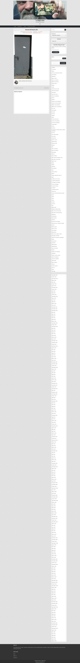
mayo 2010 (53, 473)
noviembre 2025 (54, 275)
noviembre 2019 (54, 342)
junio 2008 (54, 505)
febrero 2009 (54, 491)
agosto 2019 (54, 347)
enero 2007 (54, 536)
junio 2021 (53, 314)
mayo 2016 (53, 397)
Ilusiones (53, 166)
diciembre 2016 (54, 392)
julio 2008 (53, 504)
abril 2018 (53, 376)
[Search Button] (40, 24)
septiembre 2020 (55, 326)
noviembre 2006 (54, 539)
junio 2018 (53, 372)
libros (53, 196)
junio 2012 (53, 443)
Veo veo (53, 267)
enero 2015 (54, 413)
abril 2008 (53, 509)
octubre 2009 (54, 486)
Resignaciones (54, 246)
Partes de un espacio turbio (57, 233)
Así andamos (54, 74)
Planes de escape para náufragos (58, 237)
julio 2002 (53, 631)
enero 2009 (54, 493)
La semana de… (19, 26)
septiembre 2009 (55, 488)
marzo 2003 (54, 617)
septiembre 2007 (55, 521)
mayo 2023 (53, 292)
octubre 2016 (54, 395)
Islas (53, 170)
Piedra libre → (47, 88)
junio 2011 (53, 454)
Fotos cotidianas (55, 148)
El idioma (53, 128)
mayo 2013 (53, 429)
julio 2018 (53, 371)
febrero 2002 (54, 640)
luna (52, 205)
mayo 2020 (53, 331)
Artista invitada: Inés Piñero (57, 72)
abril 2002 (53, 637)
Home (15, 26)
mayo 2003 (54, 614)
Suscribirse (55, 52)
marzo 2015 (54, 410)
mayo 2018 (53, 374)
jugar (53, 177)
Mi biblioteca (54, 216)
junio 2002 (53, 633)
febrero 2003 (54, 619)
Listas (53, 200)
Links (53, 198)
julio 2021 (53, 312)
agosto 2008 (54, 502)
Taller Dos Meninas (55, 257)
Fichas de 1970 (54, 143)
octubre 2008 (54, 498)
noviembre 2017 (54, 385)
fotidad (53, 145)
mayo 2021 (53, 315)
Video (53, 269)
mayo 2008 (54, 507)
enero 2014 (54, 422)
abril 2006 (53, 552)
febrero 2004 (54, 598)
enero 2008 (54, 514)
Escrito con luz (54, 139)
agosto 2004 (54, 587)
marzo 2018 (54, 378)
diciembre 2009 (54, 482)
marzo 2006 (54, 553)
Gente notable (54, 155)
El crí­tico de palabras (56, 120)
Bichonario (54, 76)
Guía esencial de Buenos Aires (57, 157)
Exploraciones (54, 141)
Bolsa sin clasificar (55, 80)
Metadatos (54, 214)
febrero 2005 (54, 576)
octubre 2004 (54, 584)
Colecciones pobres (55, 90)
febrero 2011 (54, 459)
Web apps (53, 271)
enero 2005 (54, 578)
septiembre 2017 (55, 388)
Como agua (54, 92)
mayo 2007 (54, 529)
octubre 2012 (54, 438)
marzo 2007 (54, 532)
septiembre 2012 (55, 440)
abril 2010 (53, 475)
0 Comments (40, 31)
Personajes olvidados (55, 235)
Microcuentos (54, 217)
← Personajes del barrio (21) (18, 88)
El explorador (54, 124)
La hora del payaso (55, 184)
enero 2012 (54, 449)
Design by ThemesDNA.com (40, 662)
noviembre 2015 (54, 401)
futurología (54, 152)
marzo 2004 (54, 596)
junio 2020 (53, 330)
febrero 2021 (54, 321)
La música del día (55, 186)
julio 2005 (53, 568)
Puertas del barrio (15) (31, 29)
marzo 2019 (54, 356)
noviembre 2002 (54, 624)
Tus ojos (53, 264)
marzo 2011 (54, 457)
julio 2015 (53, 402)
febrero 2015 (54, 411)
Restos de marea (55, 248)
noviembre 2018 (54, 363)
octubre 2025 (54, 276)
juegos (53, 173)
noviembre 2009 (54, 484)
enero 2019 (54, 360)
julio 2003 (53, 610)
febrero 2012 (54, 447)
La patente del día (55, 189)
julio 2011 (53, 452)
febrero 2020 (54, 337)
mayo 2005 (54, 571)
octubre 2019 (54, 344)
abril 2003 (53, 615)
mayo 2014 (53, 417)
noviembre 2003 (54, 603)
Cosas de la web (55, 94)
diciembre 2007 (54, 516)
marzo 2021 (54, 319)
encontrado (54, 138)
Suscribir (63, 63)
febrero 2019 (54, 358)
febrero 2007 (54, 534)
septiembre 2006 (55, 543)
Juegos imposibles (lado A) (56, 175)
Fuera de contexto (55, 150)
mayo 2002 (53, 635)
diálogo (53, 115)
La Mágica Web (40, 20)
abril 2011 (53, 456)
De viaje (53, 113)
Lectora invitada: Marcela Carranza (58, 193)
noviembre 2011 (54, 450)
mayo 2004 (54, 592)
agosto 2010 (54, 468)
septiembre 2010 (55, 466)
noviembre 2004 (55, 582)
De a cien (53, 108)
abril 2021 (53, 317)
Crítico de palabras (55, 96)
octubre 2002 (54, 626)
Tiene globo (54, 260)
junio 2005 (54, 569)
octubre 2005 (54, 562)
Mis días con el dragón (56, 221)
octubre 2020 (54, 324)
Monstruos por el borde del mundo (58, 223)
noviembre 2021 (54, 308)
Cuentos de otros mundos (56, 103)
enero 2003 (54, 621)
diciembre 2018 (54, 362)
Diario (53, 117)
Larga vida (54, 191)
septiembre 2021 (55, 310)
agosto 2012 (54, 442)
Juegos (25, 26)
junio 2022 (53, 299)
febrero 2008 (54, 513)
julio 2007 (53, 525)
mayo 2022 (53, 301)
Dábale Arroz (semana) (56, 104)
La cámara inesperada (56, 180)
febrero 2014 (54, 420)
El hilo (53, 126)
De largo (53, 112)
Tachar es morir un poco (56, 255)
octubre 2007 (54, 520)
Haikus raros (54, 161)
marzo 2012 (54, 445)
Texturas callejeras (55, 258)
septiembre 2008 (55, 500)
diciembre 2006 (54, 537)
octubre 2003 (54, 605)
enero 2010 (54, 481)
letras (53, 194)
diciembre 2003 (54, 601)
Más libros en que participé (57, 212)
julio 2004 (53, 589)
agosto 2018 (54, 369)
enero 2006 (54, 557)
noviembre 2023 (54, 287)
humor (53, 162)
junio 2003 (54, 612)
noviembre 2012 (54, 436)
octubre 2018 (54, 365)
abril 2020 (53, 333)
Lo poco (53, 202)
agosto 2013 (54, 427)
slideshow (53, 253)
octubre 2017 (54, 386)
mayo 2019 (53, 353)
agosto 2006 (54, 544)
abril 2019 (53, 354)
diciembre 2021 (54, 307)
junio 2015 (53, 404)
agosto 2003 (54, 608)
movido (53, 225)
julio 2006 (53, 546)
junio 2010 (53, 472)
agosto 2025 (54, 280)
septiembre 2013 (55, 426)
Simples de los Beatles (56, 251)
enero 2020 (54, 339)
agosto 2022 (54, 298)
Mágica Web (38, 32)
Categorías (54, 33)
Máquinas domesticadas (56, 209)
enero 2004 (54, 600)
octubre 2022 (54, 294)
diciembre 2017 (54, 383)
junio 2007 (54, 527)
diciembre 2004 (54, 580)
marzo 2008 (54, 511)
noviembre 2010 (54, 463)
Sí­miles (53, 249)
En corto (53, 132)
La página (53, 187)
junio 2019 (53, 351)
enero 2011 (54, 461)
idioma (53, 164)
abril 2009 (53, 489)
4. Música (53, 67)
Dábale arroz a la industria (56, 106)
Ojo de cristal (54, 228)
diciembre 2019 (54, 340)
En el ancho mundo (55, 134)
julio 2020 (53, 328)
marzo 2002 (54, 639)
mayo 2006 (54, 550)
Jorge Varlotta (54, 171)
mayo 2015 (53, 406)
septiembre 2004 (55, 585)
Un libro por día (55, 265)
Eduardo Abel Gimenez (31, 26)
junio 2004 (54, 591)
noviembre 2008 (54, 497)
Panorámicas (54, 232)
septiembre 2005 (55, 564)
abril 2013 (53, 431)
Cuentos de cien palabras (56, 101)
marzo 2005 (54, 575)
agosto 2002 (54, 630)
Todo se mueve (54, 262)
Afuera (53, 71)
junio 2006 (54, 548)
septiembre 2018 (55, 367)
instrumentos (54, 168)
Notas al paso (54, 226)
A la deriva (54, 69)
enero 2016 (54, 399)
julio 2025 (53, 282)
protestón (53, 242)
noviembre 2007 (54, 518)
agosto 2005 (54, 566)
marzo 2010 (54, 477)
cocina (53, 87)
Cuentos (53, 99)
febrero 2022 (54, 303)
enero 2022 (54, 305)
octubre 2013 (54, 424)
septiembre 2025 (55, 278)
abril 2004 (54, 594)
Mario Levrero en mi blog (56, 210)
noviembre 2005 (54, 560)
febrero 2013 (54, 433)
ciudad (53, 85)
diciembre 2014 (54, 415)
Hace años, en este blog (56, 159)
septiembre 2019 (55, 346)
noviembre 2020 (54, 323)
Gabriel (53, 154)
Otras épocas (54, 230)
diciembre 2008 (54, 495)
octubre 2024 (54, 283)
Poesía (53, 239)
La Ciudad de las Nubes (56, 182)
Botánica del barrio (55, 81)
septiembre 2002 (55, 628)
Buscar (53, 57)
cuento (53, 97)
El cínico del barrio (55, 119)
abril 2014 (53, 418)
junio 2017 (53, 390)
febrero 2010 (54, 479)
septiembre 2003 (55, 607)
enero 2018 (54, 381)
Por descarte (54, 241)
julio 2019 (53, 349)
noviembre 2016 (54, 394)
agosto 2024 (54, 285)
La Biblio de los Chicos (56, 178)
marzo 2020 (54, 335)
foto (52, 146)
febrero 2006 (54, 555)
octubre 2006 (54, 541)
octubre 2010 (54, 465)
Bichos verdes (54, 78)
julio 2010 (53, 470)
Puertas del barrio (29, 32)
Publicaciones (54, 244)
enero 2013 (54, 434)
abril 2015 (53, 408)
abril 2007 (53, 530)
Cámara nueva (54, 83)
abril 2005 (53, 573)
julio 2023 (53, 291)
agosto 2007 (54, 523)
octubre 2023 (54, 289)
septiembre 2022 (55, 296)
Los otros (53, 203)
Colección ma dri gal (55, 88)
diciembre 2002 (54, 623)
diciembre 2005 (54, 559)
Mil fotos (53, 219)
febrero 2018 (54, 379)
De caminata (54, 110)
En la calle (54, 136)
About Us (15, 655)
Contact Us (15, 657)
